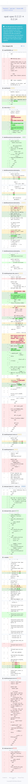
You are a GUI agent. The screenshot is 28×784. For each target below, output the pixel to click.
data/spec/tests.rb (8, 748)
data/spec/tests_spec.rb (9, 511)
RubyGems (5, 8)
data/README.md (8, 50)
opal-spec (12, 8)
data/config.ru (7, 107)
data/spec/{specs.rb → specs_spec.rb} (13, 486)
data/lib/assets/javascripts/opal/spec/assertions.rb (15, 137)
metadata (6, 557)
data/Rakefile (7, 88)
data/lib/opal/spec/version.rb (10, 434)
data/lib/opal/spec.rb (8, 449)
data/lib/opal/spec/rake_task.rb (11, 273)
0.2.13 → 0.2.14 (8, 10)
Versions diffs (19, 8)
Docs (13, 778)
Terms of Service (12, 777)
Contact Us (5, 777)
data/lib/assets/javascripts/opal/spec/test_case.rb (15, 251)
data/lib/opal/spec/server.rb (10, 678)
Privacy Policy (21, 777)
